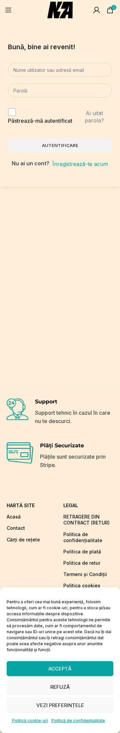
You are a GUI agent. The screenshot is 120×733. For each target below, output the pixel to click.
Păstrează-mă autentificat (40, 120)
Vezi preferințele (60, 705)
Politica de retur (81, 563)
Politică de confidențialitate (78, 720)
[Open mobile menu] (8, 10)
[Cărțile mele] (96, 10)
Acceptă (60, 668)
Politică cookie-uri (30, 720)
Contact (16, 528)
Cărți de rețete (23, 539)
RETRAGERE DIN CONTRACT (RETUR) (86, 519)
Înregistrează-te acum (80, 164)
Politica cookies (81, 585)
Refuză (60, 687)
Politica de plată (82, 551)
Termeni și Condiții (85, 574)
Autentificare (60, 145)
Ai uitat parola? (94, 117)
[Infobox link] (60, 412)
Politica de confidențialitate (82, 537)
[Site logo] (60, 9)
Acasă (14, 516)
